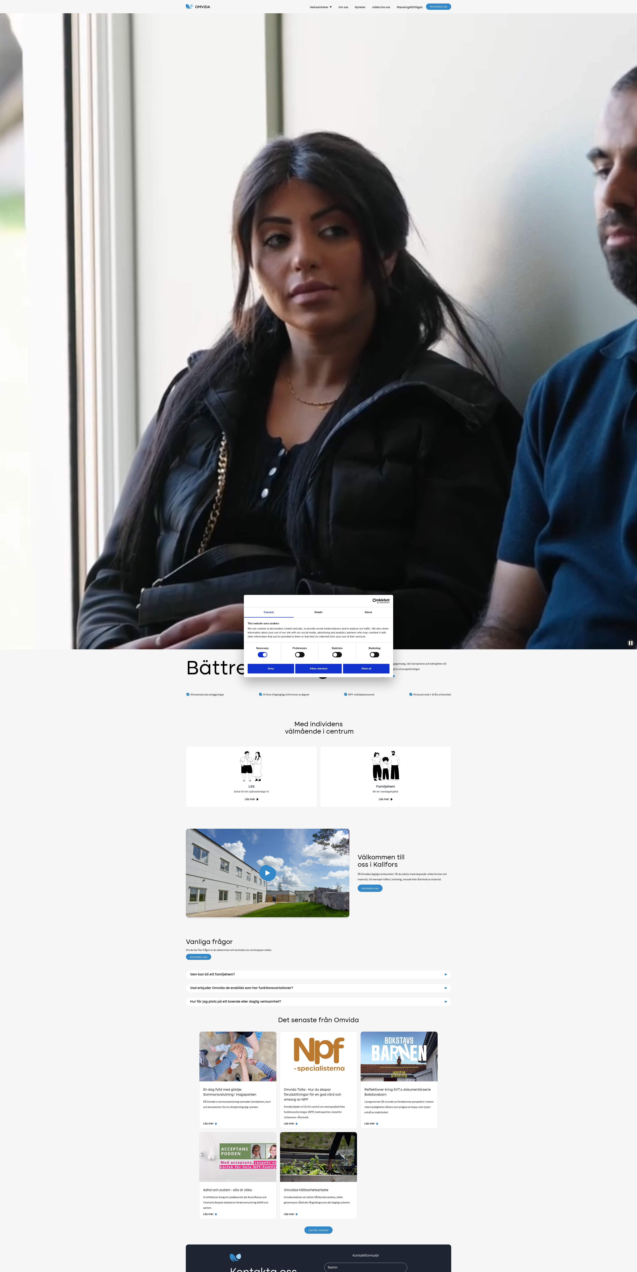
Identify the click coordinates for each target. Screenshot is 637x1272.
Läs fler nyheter (318, 1230)
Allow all (366, 668)
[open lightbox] (267, 873)
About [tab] (368, 612)
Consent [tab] (269, 612)
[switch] (300, 654)
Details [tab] (319, 612)
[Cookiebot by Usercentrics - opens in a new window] (374, 600)
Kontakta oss (438, 6)
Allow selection (318, 668)
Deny (271, 668)
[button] (320, 6)
